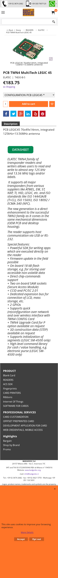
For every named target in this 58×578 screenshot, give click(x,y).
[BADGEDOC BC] (28, 12)
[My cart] (53, 12)
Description (11, 123)
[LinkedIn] (28, 114)
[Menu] (3, 13)
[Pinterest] (43, 114)
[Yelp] (35, 114)
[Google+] (21, 114)
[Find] (53, 22)
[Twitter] (13, 114)
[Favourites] (52, 104)
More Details (27, 532)
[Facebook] (6, 114)
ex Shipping (9, 86)
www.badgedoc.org (33, 470)
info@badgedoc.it (31, 474)
